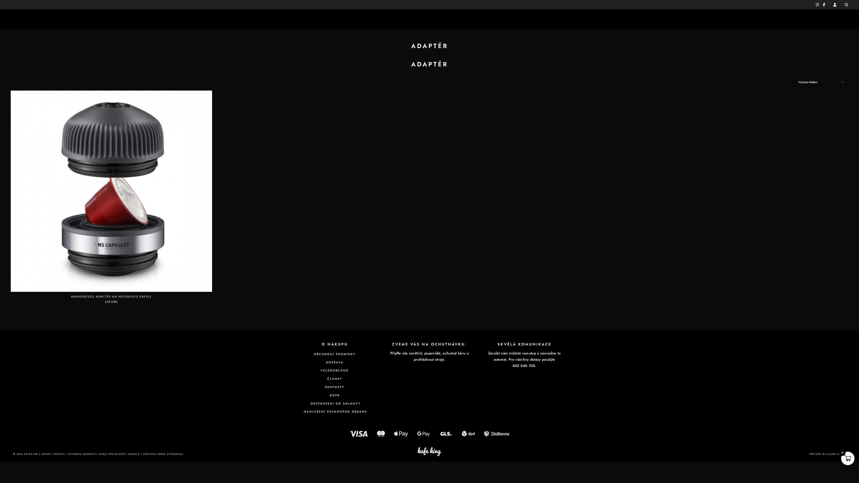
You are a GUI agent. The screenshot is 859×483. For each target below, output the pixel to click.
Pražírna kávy (24, 19)
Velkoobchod (335, 371)
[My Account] (834, 5)
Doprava (335, 362)
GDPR (335, 395)
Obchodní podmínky (334, 354)
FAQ (845, 19)
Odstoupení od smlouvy (334, 404)
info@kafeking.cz (48, 4)
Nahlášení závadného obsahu (334, 412)
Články (801, 19)
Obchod (776, 19)
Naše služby (56, 19)
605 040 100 (22, 4)
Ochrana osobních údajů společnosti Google (104, 454)
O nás (84, 19)
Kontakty (825, 19)
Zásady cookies (53, 454)
